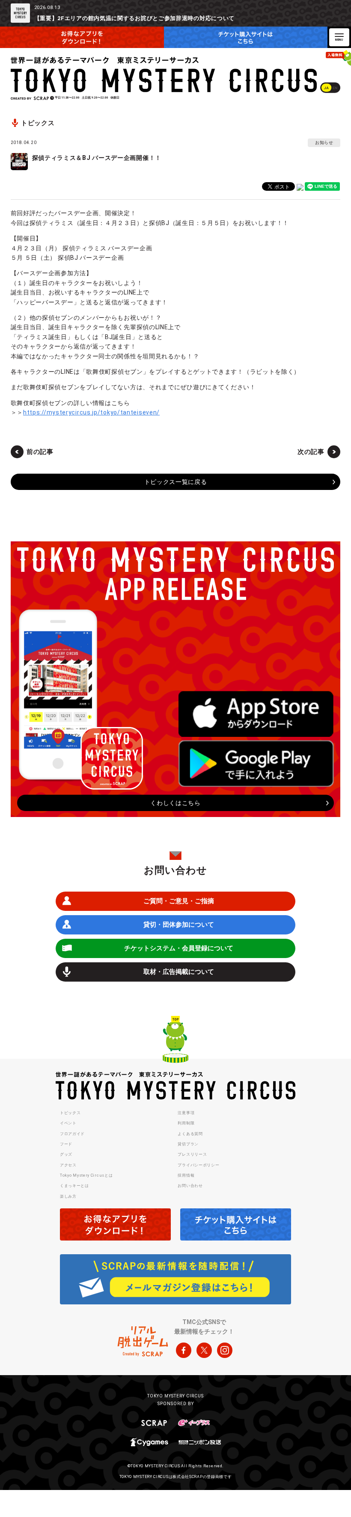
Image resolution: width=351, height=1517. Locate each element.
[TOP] (175, 1041)
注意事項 (186, 1113)
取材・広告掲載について (178, 972)
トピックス (70, 1113)
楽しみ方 (68, 1196)
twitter (204, 1350)
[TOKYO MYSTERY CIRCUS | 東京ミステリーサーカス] (164, 75)
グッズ (66, 1154)
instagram (224, 1350)
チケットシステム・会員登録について (178, 948)
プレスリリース (192, 1154)
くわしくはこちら (175, 802)
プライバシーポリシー (198, 1165)
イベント (68, 1123)
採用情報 (186, 1175)
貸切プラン (188, 1144)
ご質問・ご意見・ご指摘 (178, 901)
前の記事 (40, 452)
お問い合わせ (190, 1186)
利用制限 (186, 1123)
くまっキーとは (74, 1186)
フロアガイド (72, 1134)
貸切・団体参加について (178, 924)
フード (66, 1144)
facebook (183, 1350)
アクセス (68, 1165)
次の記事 (310, 452)
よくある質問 (190, 1134)
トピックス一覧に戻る (175, 481)
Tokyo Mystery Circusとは (86, 1175)
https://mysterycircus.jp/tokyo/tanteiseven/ (91, 412)
